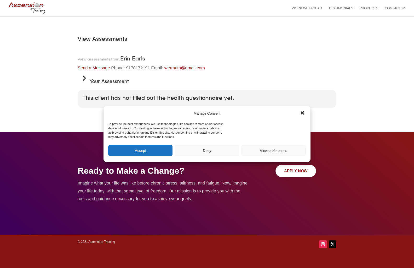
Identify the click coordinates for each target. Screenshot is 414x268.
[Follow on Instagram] (323, 244)
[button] (303, 113)
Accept (140, 150)
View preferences (273, 150)
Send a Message (94, 68)
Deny (207, 150)
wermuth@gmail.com (184, 68)
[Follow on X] (332, 244)
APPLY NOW (295, 171)
